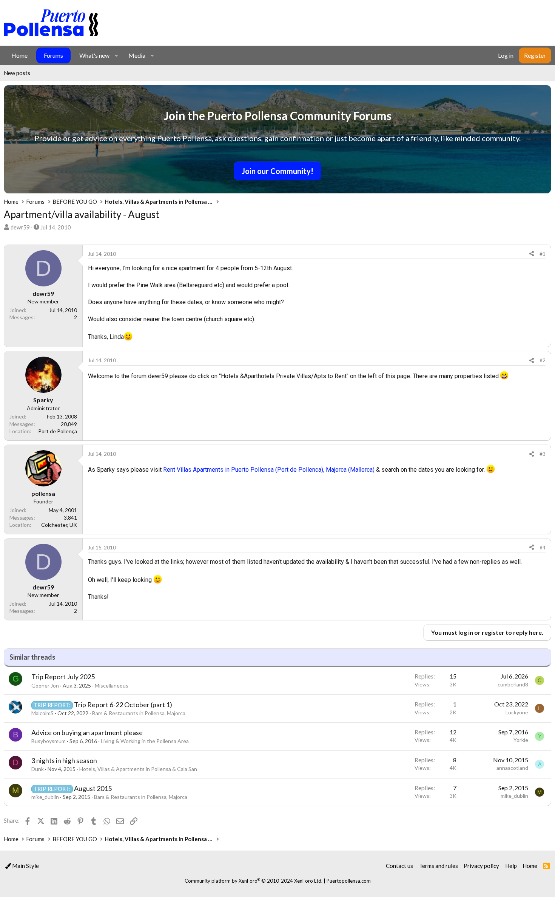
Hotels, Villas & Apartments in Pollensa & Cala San (138, 769)
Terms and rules (438, 865)
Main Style (25, 865)
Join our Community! (277, 170)
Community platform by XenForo (253, 881)
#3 (543, 454)
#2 (543, 360)
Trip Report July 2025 (63, 676)
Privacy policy (481, 865)
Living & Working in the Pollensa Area (145, 741)
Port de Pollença (57, 431)
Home (19, 55)
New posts (17, 72)
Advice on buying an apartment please (87, 732)
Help (511, 865)
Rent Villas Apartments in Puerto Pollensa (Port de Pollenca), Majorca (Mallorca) (269, 469)
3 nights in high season (64, 760)
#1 (543, 254)
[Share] (531, 254)
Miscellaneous (111, 685)
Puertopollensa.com (349, 881)
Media (136, 55)
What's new (94, 55)
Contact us (399, 865)
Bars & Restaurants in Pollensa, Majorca (138, 713)
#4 (543, 547)
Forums (53, 55)
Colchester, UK (59, 525)
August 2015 (93, 788)
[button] (116, 55)
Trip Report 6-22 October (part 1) (123, 704)
